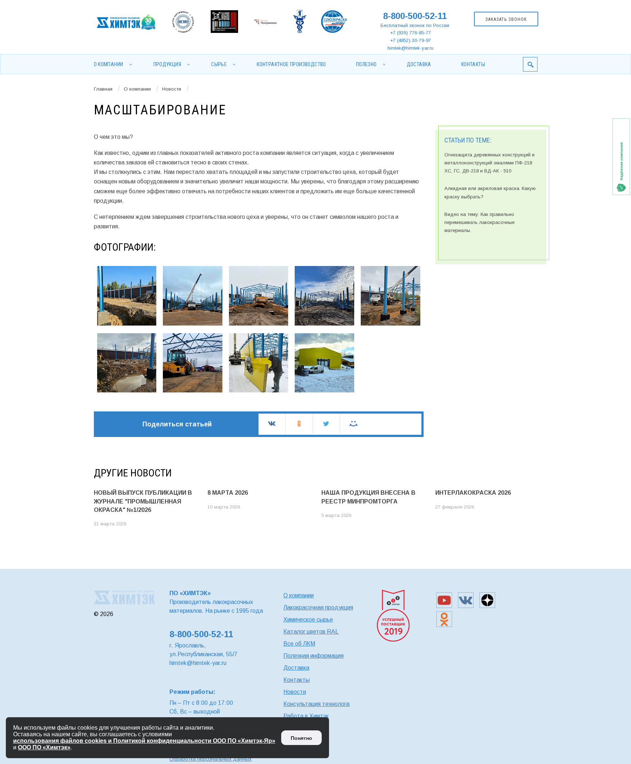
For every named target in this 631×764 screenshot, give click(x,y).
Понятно (301, 738)
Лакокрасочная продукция (318, 607)
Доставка (419, 64)
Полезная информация (313, 656)
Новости (171, 89)
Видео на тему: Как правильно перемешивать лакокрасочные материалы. (479, 222)
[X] (326, 423)
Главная (103, 89)
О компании (108, 64)
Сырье (219, 64)
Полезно (366, 64)
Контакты (473, 64)
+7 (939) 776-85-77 (410, 32)
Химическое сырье (308, 619)
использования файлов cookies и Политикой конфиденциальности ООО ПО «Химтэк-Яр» (144, 741)
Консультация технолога (316, 704)
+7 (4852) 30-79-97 (410, 40)
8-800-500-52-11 (415, 16)
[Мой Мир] (353, 423)
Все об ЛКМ (299, 644)
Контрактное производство (291, 64)
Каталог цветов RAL (311, 631)
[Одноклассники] (299, 423)
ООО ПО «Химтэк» (44, 747)
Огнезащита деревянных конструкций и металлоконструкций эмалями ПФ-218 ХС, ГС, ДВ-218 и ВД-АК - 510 (489, 163)
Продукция (167, 64)
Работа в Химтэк (306, 716)
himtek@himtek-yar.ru (410, 48)
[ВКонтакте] (272, 423)
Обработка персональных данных (210, 759)
